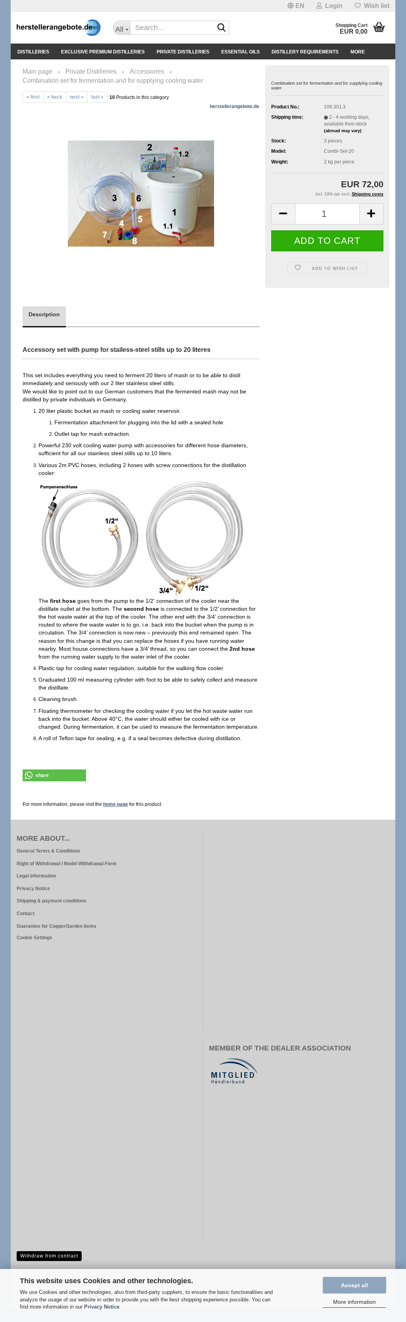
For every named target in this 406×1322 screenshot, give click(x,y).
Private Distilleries (183, 52)
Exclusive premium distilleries (103, 52)
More (357, 52)
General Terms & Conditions (48, 851)
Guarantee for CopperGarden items (56, 926)
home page (115, 804)
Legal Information (36, 876)
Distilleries (33, 52)
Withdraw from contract (49, 1256)
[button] (296, 6)
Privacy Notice (101, 1307)
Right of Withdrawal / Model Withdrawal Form (67, 863)
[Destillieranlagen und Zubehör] (59, 28)
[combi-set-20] (141, 192)
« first (33, 97)
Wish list (375, 5)
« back (54, 97)
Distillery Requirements (305, 52)
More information (354, 1302)
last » (97, 97)
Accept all (354, 1285)
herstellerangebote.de (234, 106)
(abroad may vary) (343, 130)
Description (44, 314)
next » (77, 97)
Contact (25, 913)
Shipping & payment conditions (51, 901)
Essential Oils (240, 52)
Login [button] (332, 5)
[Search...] (221, 28)
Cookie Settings (34, 937)
